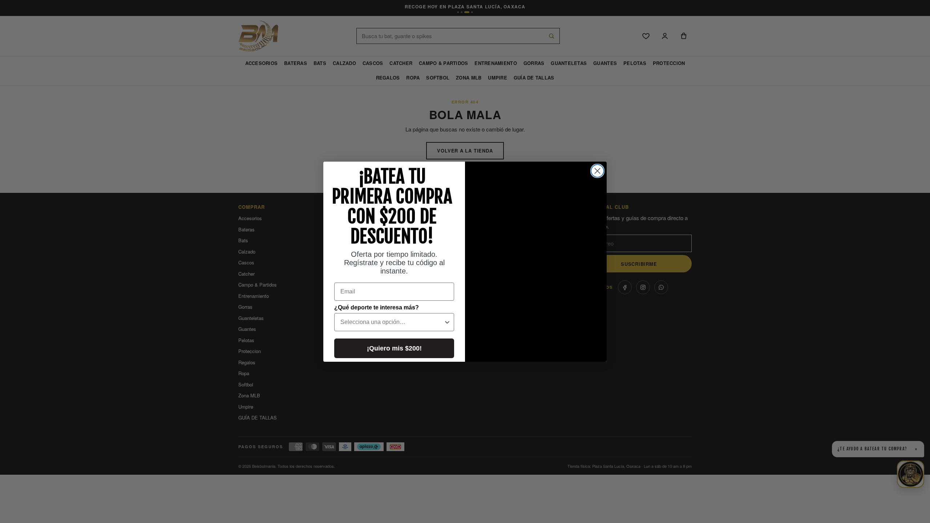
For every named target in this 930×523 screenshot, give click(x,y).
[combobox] (392, 322)
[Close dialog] (597, 171)
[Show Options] (447, 322)
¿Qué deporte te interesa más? (376, 307)
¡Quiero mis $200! (394, 348)
